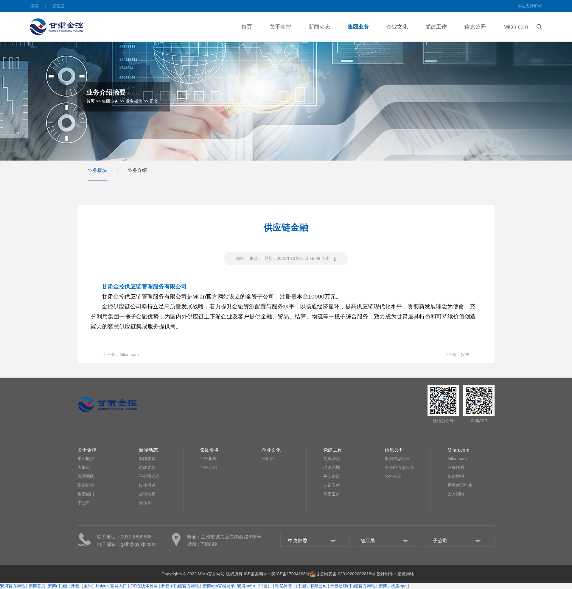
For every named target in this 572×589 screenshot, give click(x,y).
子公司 (83, 503)
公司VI (268, 458)
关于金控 (280, 27)
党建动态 (331, 458)
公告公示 (393, 476)
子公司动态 (149, 476)
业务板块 (134, 101)
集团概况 (85, 458)
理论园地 (331, 467)
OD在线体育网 (144, 585)
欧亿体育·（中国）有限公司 (301, 585)
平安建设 (331, 476)
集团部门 (85, 494)
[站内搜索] (539, 26)
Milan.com (515, 27)
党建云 (58, 6)
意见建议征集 (459, 485)
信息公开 (475, 27)
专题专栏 (331, 485)
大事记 (83, 467)
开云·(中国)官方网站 (180, 585)
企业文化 (397, 27)
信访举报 (455, 476)
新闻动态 (319, 27)
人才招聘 (455, 494)
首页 (246, 27)
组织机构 (85, 485)
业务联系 (455, 467)
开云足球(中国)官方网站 (352, 585)
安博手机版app (393, 585)
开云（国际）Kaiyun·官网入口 (99, 585)
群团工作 (331, 494)
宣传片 (145, 503)
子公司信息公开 (399, 467)
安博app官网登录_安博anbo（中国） (237, 585)
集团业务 (358, 27)
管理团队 (85, 476)
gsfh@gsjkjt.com (138, 544)
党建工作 (436, 27)
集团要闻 (147, 458)
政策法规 (147, 494)
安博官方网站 (12, 585)
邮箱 (34, 6)
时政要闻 (147, 467)
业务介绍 (137, 170)
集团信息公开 (397, 458)
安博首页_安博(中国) (48, 585)
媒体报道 (147, 485)
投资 (465, 354)
